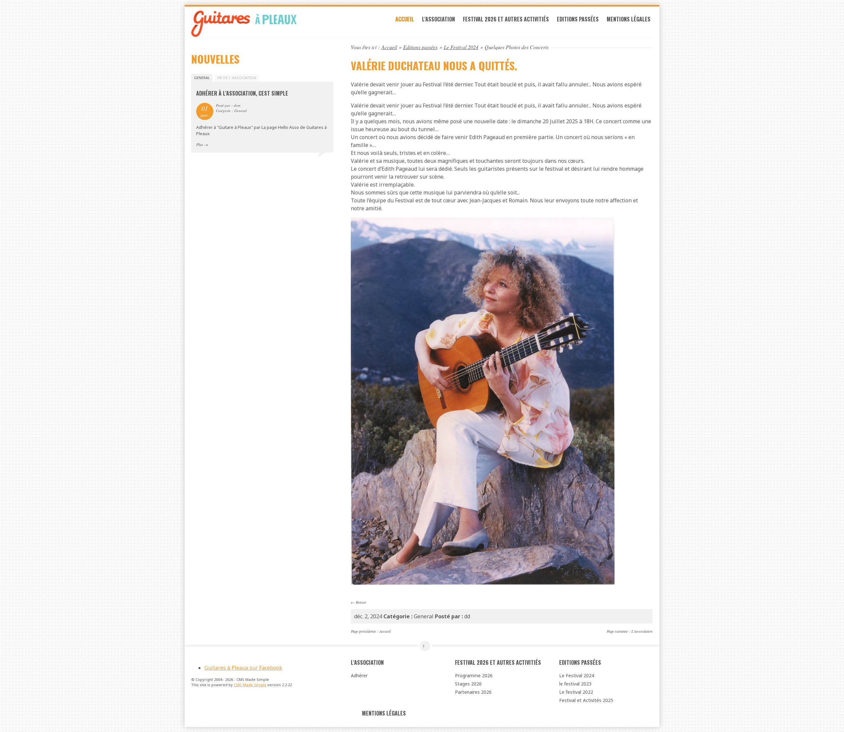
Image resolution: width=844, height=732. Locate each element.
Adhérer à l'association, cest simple (242, 93)
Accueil (404, 19)
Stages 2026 (468, 684)
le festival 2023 (575, 684)
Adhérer (359, 675)
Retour (361, 602)
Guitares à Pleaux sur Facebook (243, 667)
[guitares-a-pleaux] (262, 24)
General (202, 77)
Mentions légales (628, 19)
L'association (438, 19)
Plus (199, 144)
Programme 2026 (474, 675)
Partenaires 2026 (473, 692)
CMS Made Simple (250, 684)
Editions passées (578, 19)
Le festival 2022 (576, 692)
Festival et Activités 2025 (586, 700)
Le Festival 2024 (461, 47)
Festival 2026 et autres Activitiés (506, 19)
